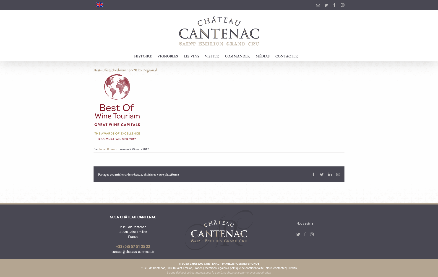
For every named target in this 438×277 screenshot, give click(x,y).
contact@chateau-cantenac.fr (133, 252)
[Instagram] (312, 234)
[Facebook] (305, 234)
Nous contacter (276, 268)
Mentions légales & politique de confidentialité (234, 268)
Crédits (292, 268)
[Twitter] (298, 234)
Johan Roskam (108, 149)
